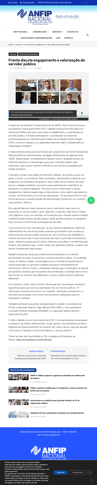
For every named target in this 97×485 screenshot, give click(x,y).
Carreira (13, 54)
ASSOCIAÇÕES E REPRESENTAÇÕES (36, 38)
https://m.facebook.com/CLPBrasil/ (34, 339)
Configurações (77, 472)
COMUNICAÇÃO (40, 32)
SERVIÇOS (57, 32)
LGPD (58, 38)
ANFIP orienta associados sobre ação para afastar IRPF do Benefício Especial (55, 2)
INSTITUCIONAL (20, 32)
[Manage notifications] (91, 479)
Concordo (60, 472)
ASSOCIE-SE (72, 32)
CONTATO (68, 38)
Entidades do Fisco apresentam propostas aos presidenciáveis (57, 413)
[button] (91, 200)
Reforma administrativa (29, 54)
